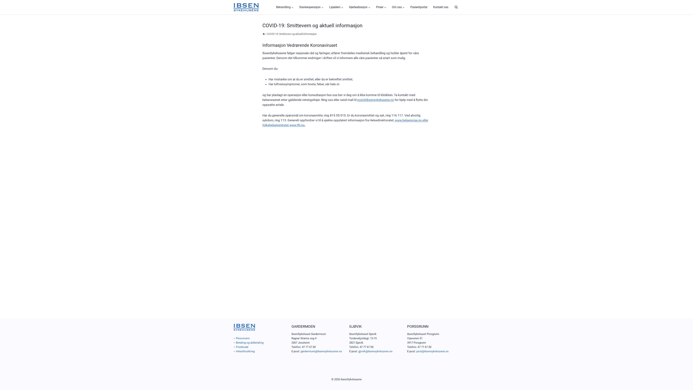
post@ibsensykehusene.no (375, 100)
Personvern (243, 338)
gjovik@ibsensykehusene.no (375, 351)
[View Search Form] (456, 7)
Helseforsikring (245, 351)
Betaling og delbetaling (249, 342)
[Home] (263, 34)
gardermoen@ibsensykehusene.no (321, 351)
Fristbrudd (242, 347)
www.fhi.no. (297, 125)
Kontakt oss (440, 7)
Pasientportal (418, 7)
